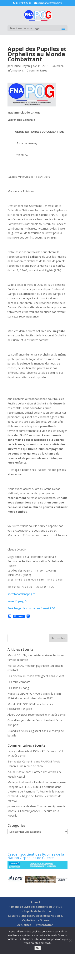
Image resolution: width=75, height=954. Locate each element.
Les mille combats (19, 682)
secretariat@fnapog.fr (21, 594)
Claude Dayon (21, 66)
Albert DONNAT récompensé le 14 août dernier (37, 714)
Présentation (44, 925)
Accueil (35, 902)
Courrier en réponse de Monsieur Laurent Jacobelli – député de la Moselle (37, 811)
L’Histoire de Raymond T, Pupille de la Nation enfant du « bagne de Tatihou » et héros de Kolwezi (36, 796)
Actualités (24, 925)
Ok (37, 948)
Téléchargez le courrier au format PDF (31, 608)
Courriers (57, 66)
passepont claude (18, 806)
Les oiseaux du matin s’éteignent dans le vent (36, 676)
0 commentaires (37, 70)
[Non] (70, 940)
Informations (16, 70)
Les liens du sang (18, 688)
